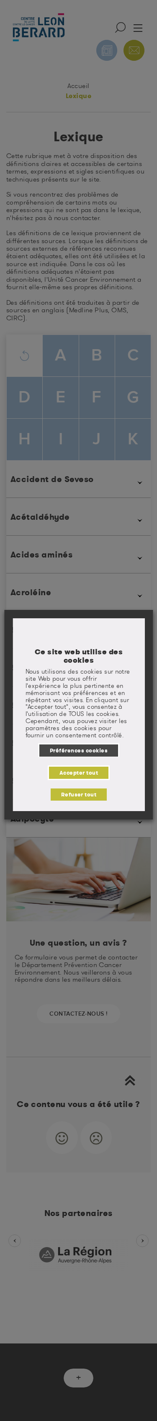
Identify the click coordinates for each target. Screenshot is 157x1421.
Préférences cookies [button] (78, 750)
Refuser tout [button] (78, 794)
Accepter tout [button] (78, 772)
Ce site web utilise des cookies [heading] (78, 656)
